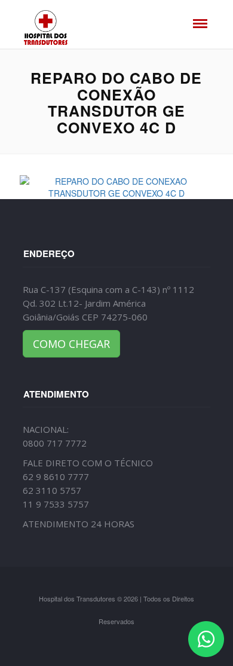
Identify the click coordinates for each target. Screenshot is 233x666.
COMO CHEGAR (71, 344)
